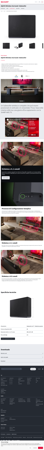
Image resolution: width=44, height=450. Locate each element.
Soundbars (11, 401)
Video (7, 8)
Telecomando (3, 392)
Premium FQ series (4, 380)
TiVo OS (28, 382)
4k (36, 379)
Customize (35, 447)
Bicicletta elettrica (13, 419)
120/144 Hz (20, 383)
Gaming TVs (3, 382)
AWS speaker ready (4, 385)
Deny (30, 447)
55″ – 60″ (11, 380)
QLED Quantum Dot (21, 380)
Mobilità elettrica (12, 430)
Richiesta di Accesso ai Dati (37, 437)
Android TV (29, 379)
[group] (22, 28)
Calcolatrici (8, 434)
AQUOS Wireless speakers (3, 391)
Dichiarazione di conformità (17, 437)
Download (22, 8)
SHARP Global (14, 434)
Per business (3, 434)
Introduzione (3, 8)
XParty (2, 401)
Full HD (37, 380)
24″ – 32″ (11, 383)
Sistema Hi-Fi (38, 400)
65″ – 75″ (11, 379)
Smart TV (28, 383)
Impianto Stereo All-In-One (39, 402)
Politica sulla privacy (8, 437)
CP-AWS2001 (11, 173)
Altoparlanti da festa (21, 400)
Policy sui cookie (29, 437)
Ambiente (24, 437)
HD (36, 382)
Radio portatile (3, 412)
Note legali (2, 437)
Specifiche (18, 8)
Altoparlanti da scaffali (21, 401)
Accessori (28, 401)
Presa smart (3, 428)
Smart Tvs (11, 428)
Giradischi (37, 405)
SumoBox (2, 402)
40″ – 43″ (11, 382)
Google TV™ (29, 380)
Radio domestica (3, 410)
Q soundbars (12, 400)
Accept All (40, 447)
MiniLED (2, 379)
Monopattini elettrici (4, 420)
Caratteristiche (12, 8)
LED (18, 382)
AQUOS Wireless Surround (12, 403)
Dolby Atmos (3, 383)
